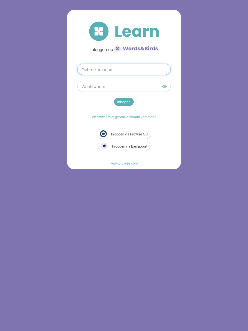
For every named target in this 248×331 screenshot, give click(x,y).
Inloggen (124, 101)
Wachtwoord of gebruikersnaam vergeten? (124, 116)
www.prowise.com (124, 163)
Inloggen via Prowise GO (129, 134)
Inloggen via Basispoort (129, 146)
